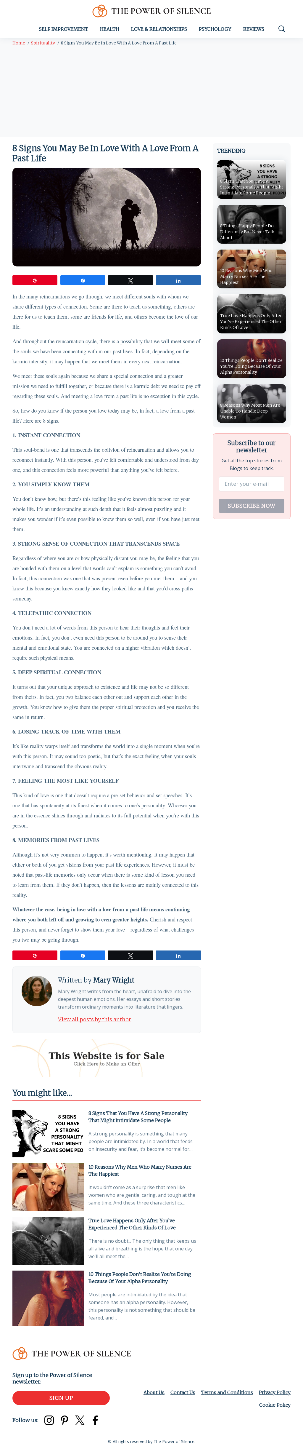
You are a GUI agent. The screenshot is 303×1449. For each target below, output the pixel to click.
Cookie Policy (275, 1405)
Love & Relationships (159, 29)
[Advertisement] (151, 92)
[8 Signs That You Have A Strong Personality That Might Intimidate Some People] (48, 1133)
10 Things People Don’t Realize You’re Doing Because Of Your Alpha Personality (139, 1277)
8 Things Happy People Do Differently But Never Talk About (247, 231)
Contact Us (182, 1392)
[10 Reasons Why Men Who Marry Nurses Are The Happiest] (48, 1187)
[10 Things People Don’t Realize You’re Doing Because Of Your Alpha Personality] (48, 1298)
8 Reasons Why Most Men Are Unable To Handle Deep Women (250, 411)
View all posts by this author (94, 1019)
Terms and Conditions (227, 1392)
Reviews (253, 29)
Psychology (215, 29)
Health (109, 29)
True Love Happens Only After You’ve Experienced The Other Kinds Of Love (132, 1224)
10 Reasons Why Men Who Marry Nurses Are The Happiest (139, 1170)
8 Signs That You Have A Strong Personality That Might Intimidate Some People (138, 1116)
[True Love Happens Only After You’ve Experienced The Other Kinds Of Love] (48, 1241)
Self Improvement (63, 29)
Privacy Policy (275, 1392)
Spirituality (43, 43)
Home (18, 43)
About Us (154, 1392)
